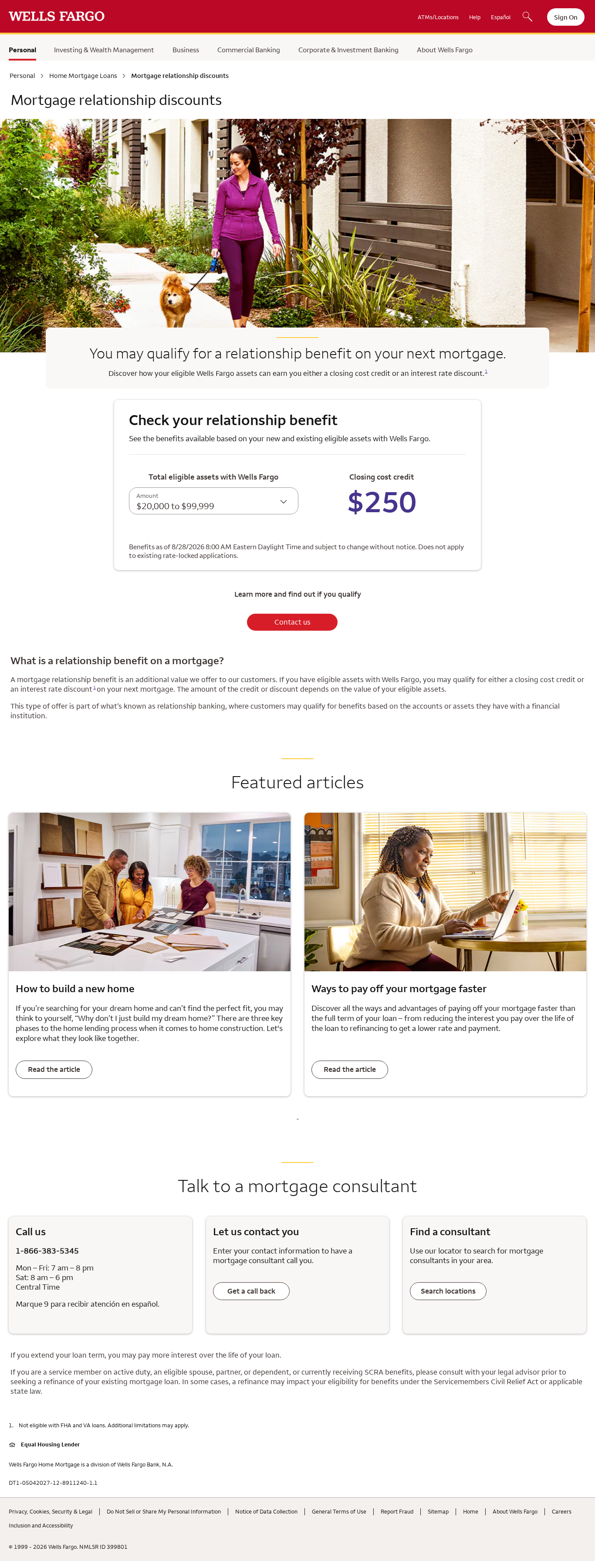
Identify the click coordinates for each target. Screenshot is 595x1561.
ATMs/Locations (438, 17)
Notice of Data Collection (266, 1511)
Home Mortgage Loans (83, 76)
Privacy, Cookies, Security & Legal (50, 1511)
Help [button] (474, 17)
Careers (561, 1511)
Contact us (292, 622)
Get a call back (251, 1291)
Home (470, 1511)
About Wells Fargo (445, 49)
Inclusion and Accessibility (41, 1525)
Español (500, 17)
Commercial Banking (248, 49)
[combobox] (213, 500)
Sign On (566, 17)
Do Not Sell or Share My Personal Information (164, 1511)
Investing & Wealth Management (104, 49)
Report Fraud (397, 1511)
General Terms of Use (339, 1511)
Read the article (54, 1069)
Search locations (448, 1291)
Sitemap (438, 1511)
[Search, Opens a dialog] (527, 17)
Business (185, 49)
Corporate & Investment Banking (348, 49)
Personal (22, 49)
